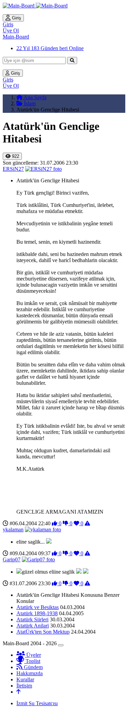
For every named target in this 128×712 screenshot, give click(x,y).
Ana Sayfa (34, 97)
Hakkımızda (29, 673)
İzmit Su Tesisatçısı (37, 703)
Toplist (32, 661)
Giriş (16, 17)
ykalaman (13, 529)
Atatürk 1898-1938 (37, 613)
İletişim (24, 685)
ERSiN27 (13, 169)
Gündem (33, 667)
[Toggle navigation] (60, 645)
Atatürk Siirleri (32, 619)
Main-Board (16, 37)
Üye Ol (11, 30)
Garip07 (11, 559)
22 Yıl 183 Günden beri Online (50, 48)
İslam (29, 103)
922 (15, 156)
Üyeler (33, 655)
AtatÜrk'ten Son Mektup (43, 632)
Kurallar (25, 679)
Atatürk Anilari (32, 625)
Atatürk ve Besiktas (37, 607)
